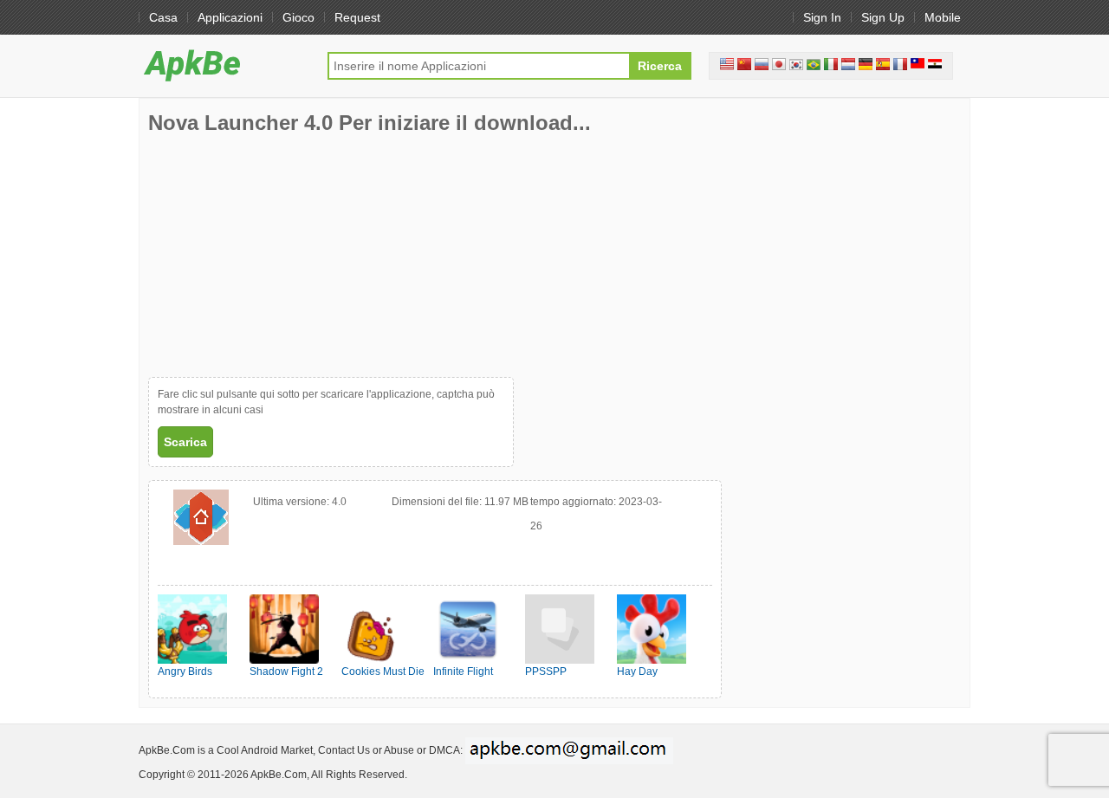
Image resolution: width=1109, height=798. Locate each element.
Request (357, 17)
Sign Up (883, 17)
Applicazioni (230, 17)
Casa (163, 17)
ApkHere (224, 65)
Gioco (298, 17)
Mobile (942, 17)
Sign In (822, 17)
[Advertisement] (278, 255)
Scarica (185, 442)
